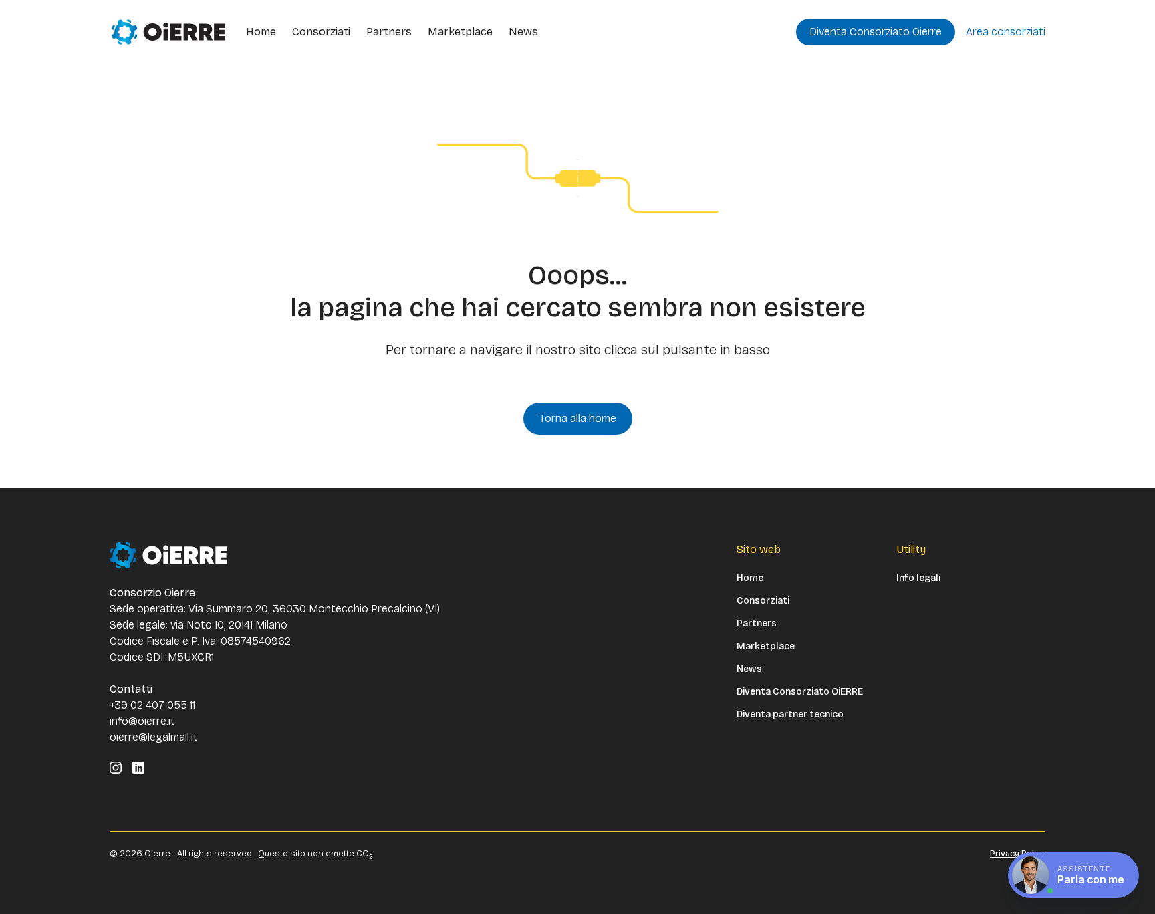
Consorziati (321, 31)
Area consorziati (1005, 31)
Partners (389, 31)
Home (261, 31)
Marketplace (460, 31)
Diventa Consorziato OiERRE (800, 692)
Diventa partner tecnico (790, 714)
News (523, 31)
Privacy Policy (1017, 853)
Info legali (918, 578)
